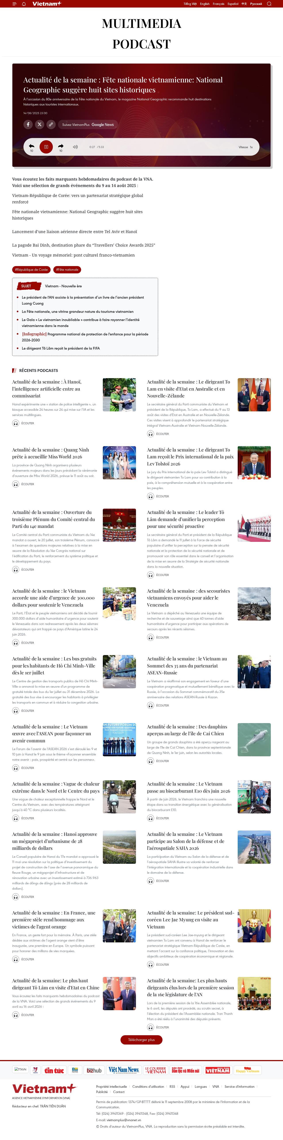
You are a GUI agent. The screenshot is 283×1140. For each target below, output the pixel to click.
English (205, 4)
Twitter (39, 124)
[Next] (60, 146)
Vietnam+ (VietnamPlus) (47, 3)
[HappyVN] (248, 1070)
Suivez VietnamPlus (76, 124)
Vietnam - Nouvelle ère (63, 286)
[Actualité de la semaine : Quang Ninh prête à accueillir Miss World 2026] (119, 462)
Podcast (141, 43)
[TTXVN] (20, 1069)
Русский (256, 4)
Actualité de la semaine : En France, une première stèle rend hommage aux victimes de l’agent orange (54, 919)
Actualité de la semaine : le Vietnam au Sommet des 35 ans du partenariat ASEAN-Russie (187, 665)
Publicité (102, 1091)
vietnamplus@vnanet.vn (124, 1120)
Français (218, 4)
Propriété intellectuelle (111, 1086)
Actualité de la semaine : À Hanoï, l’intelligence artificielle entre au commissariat (47, 388)
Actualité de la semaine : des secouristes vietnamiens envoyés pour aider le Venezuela (188, 598)
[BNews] (75, 1070)
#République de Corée (31, 269)
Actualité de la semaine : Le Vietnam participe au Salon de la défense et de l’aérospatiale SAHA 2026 (185, 841)
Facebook (28, 124)
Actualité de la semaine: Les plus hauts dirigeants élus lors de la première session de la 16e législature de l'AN (190, 987)
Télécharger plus (141, 1039)
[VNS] (124, 1070)
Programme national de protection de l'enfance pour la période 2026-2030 (85, 337)
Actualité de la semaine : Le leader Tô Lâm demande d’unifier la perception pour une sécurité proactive (186, 519)
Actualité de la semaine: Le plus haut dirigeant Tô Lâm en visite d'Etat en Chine (55, 983)
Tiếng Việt (190, 4)
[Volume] (75, 147)
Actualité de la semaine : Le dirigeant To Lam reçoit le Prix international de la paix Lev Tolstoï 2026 (190, 456)
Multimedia (141, 22)
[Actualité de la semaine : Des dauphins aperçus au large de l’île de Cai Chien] (254, 739)
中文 (244, 3)
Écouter (27, 423)
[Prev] (31, 146)
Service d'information (239, 1086)
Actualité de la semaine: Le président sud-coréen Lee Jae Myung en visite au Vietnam (190, 919)
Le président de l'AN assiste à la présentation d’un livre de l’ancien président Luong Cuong (83, 300)
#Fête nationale (67, 269)
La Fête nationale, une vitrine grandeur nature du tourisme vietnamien (78, 311)
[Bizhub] (94, 1070)
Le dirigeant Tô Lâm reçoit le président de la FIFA (61, 348)
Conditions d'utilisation (148, 1086)
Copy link (51, 124)
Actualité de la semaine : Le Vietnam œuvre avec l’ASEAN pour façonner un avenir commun (51, 733)
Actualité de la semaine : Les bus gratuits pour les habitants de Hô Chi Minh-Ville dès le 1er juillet (54, 665)
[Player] (46, 147)
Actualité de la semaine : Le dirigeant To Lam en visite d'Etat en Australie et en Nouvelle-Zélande (188, 388)
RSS (172, 1086)
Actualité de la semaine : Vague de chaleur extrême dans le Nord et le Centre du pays (55, 787)
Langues (201, 1086)
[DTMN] (186, 1070)
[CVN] (155, 1070)
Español (233, 4)
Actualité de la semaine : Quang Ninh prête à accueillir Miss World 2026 (50, 453)
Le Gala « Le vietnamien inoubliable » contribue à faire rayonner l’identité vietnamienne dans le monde (81, 322)
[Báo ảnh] (217, 1070)
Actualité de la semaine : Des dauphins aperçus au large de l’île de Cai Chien (187, 730)
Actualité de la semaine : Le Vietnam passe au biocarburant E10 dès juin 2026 (188, 787)
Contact (118, 1091)
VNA (215, 1086)
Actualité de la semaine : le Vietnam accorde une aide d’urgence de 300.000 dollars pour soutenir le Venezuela (53, 598)
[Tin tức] (54, 1070)
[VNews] (35, 1070)
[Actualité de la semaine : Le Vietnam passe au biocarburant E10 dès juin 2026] (254, 796)
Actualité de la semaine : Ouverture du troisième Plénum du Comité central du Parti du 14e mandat (53, 519)
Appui (185, 1086)
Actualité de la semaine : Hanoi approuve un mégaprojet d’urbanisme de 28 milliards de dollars (54, 841)
